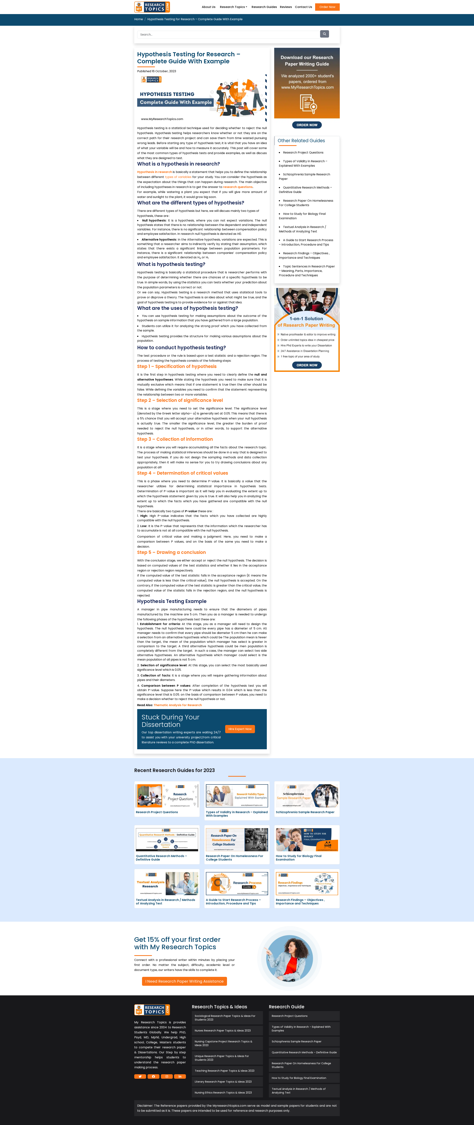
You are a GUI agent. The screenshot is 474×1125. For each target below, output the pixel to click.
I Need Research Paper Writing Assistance (184, 981)
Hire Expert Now (240, 729)
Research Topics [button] (232, 7)
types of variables (178, 177)
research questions (237, 187)
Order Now (327, 7)
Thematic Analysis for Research (178, 705)
